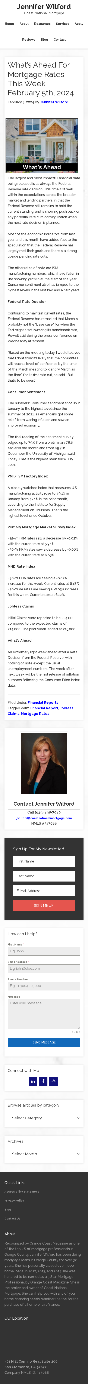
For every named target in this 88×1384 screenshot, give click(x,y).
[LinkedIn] (33, 1081)
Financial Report (44, 708)
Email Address (18, 961)
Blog (7, 1209)
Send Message (44, 1042)
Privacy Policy (14, 1200)
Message (14, 996)
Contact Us (12, 1218)
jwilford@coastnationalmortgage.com (44, 818)
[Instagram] (53, 1081)
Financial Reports (43, 703)
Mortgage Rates (35, 714)
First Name (16, 944)
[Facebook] (43, 1081)
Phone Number (18, 979)
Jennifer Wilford (44, 6)
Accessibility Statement (21, 1191)
